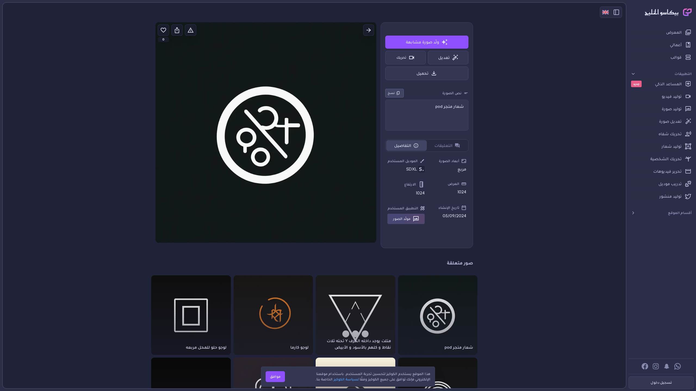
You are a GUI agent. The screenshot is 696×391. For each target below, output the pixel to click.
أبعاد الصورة (449, 160)
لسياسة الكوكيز (346, 379)
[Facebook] (645, 366)
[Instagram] (655, 366)
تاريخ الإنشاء (449, 207)
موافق (275, 376)
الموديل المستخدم (403, 160)
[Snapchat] (666, 366)
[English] (605, 12)
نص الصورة (451, 93)
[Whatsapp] (677, 366)
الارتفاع (410, 184)
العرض (453, 183)
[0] (163, 30)
